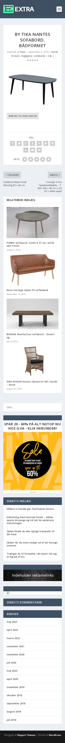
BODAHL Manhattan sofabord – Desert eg (31, 336)
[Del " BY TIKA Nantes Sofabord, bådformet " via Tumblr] (32, 143)
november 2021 (15, 646)
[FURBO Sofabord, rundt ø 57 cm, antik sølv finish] (32, 222)
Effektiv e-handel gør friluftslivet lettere (30, 508)
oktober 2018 (14, 695)
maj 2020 (12, 670)
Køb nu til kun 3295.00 (23, 116)
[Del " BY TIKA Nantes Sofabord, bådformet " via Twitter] (19, 143)
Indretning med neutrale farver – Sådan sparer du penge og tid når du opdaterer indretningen (30, 520)
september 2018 (16, 703)
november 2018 (15, 687)
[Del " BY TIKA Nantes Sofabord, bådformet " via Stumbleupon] (25, 150)
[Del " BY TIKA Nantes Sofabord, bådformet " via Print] (39, 150)
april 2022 (12, 629)
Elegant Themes (26, 735)
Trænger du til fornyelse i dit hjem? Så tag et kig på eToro (32, 555)
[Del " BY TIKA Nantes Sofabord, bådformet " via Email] (32, 150)
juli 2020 (11, 662)
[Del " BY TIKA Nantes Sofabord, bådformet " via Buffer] (52, 143)
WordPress (55, 735)
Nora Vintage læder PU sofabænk (27, 290)
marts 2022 (13, 638)
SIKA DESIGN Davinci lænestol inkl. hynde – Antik (32, 383)
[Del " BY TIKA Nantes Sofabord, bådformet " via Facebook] (12, 143)
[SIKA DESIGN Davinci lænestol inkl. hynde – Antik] (32, 361)
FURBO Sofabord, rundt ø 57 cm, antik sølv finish (30, 244)
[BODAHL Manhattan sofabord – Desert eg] (32, 314)
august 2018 (14, 711)
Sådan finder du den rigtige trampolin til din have (30, 533)
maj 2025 (12, 621)
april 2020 (12, 679)
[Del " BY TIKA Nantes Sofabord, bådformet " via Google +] (25, 143)
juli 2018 (11, 719)
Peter (23, 51)
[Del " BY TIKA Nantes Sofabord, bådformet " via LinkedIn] (45, 143)
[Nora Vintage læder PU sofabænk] (32, 269)
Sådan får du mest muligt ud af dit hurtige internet (32, 544)
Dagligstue (26, 55)
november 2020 (15, 654)
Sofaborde (39, 55)
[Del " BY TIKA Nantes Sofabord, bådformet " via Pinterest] (39, 143)
